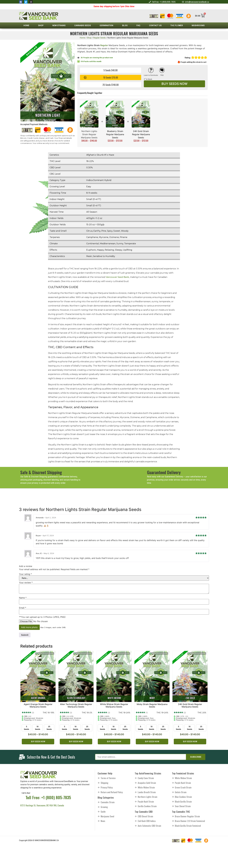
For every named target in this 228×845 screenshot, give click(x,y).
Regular (104, 45)
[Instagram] (31, 2)
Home (26, 25)
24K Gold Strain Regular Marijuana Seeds (141, 134)
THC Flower (176, 25)
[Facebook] (20, 2)
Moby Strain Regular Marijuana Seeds (152, 705)
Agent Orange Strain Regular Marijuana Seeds (38, 705)
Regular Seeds (99, 38)
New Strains (58, 25)
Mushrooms (198, 25)
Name (23, 598)
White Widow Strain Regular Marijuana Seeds (114, 705)
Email (22, 608)
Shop (41, 25)
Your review (26, 582)
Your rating (25, 574)
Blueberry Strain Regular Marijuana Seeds (115, 134)
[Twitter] (25, 2)
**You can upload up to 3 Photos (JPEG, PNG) (42, 617)
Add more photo (29, 627)
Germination (106, 25)
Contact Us (155, 25)
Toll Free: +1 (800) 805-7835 (48, 797)
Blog (125, 25)
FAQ (138, 25)
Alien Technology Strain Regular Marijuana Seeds (76, 705)
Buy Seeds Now (174, 84)
